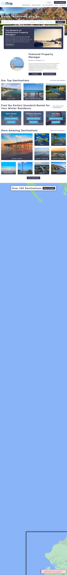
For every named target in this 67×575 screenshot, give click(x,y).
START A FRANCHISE (60, 2)
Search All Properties (11, 118)
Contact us (63, 5)
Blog (56, 5)
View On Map (11, 122)
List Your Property (47, 5)
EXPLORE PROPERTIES (49, 74)
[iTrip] (7, 3)
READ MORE (35, 74)
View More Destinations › (58, 80)
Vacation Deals (36, 5)
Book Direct (9, 44)
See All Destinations (33, 177)
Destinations (26, 5)
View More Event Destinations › (58, 106)
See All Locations (49, 188)
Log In (49, 2)
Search (60, 22)
